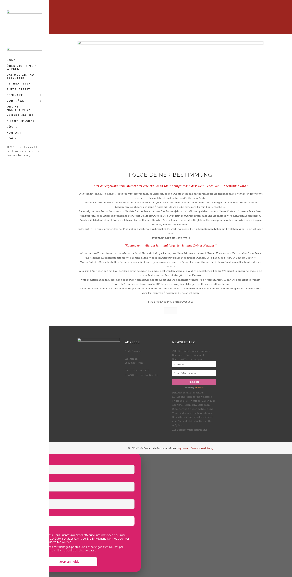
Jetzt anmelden (70, 561)
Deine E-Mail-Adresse (23, 496)
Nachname (14, 478)
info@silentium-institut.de (141, 375)
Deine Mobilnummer (21, 513)
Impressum (35, 151)
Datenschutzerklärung (19, 155)
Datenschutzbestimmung (192, 429)
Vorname (13, 461)
